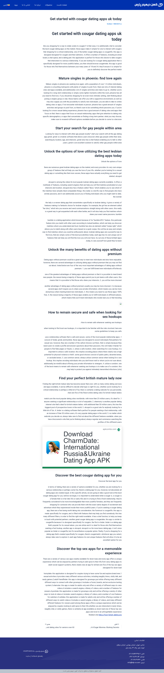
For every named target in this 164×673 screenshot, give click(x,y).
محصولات (48, 5)
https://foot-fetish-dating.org (110, 615)
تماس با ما (26, 5)
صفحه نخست (62, 5)
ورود (15, 5)
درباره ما (37, 5)
